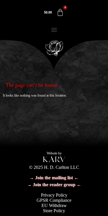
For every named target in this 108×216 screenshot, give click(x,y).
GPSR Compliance (54, 200)
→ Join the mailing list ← (54, 177)
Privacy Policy (54, 195)
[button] (54, 29)
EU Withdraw (54, 205)
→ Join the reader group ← (54, 184)
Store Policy (54, 210)
